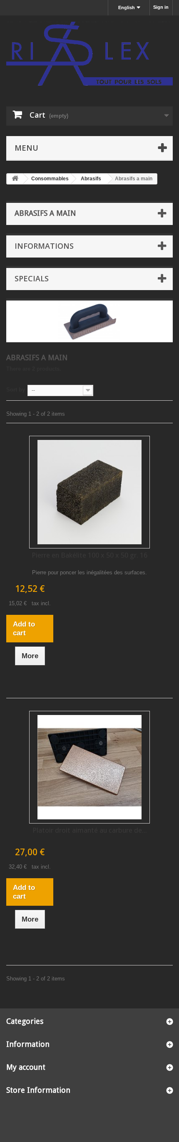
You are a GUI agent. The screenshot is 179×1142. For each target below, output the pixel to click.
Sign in (161, 7)
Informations (44, 246)
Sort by (15, 390)
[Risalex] (89, 54)
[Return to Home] (15, 179)
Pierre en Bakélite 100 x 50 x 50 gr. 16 (89, 555)
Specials (32, 278)
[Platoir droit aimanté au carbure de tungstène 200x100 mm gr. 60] (89, 767)
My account (25, 1067)
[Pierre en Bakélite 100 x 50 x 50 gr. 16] (89, 492)
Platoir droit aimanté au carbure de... (89, 830)
